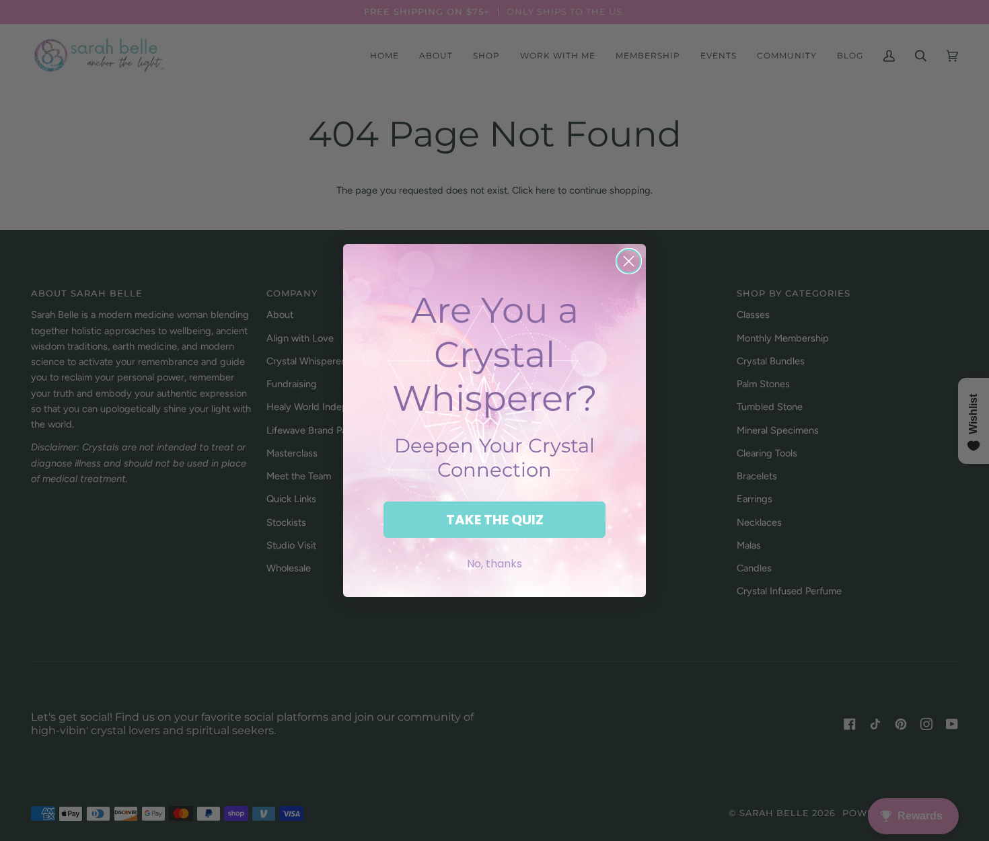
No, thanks (494, 563)
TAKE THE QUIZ (495, 519)
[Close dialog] (628, 261)
